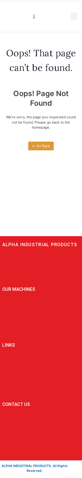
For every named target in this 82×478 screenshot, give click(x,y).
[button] (74, 16)
